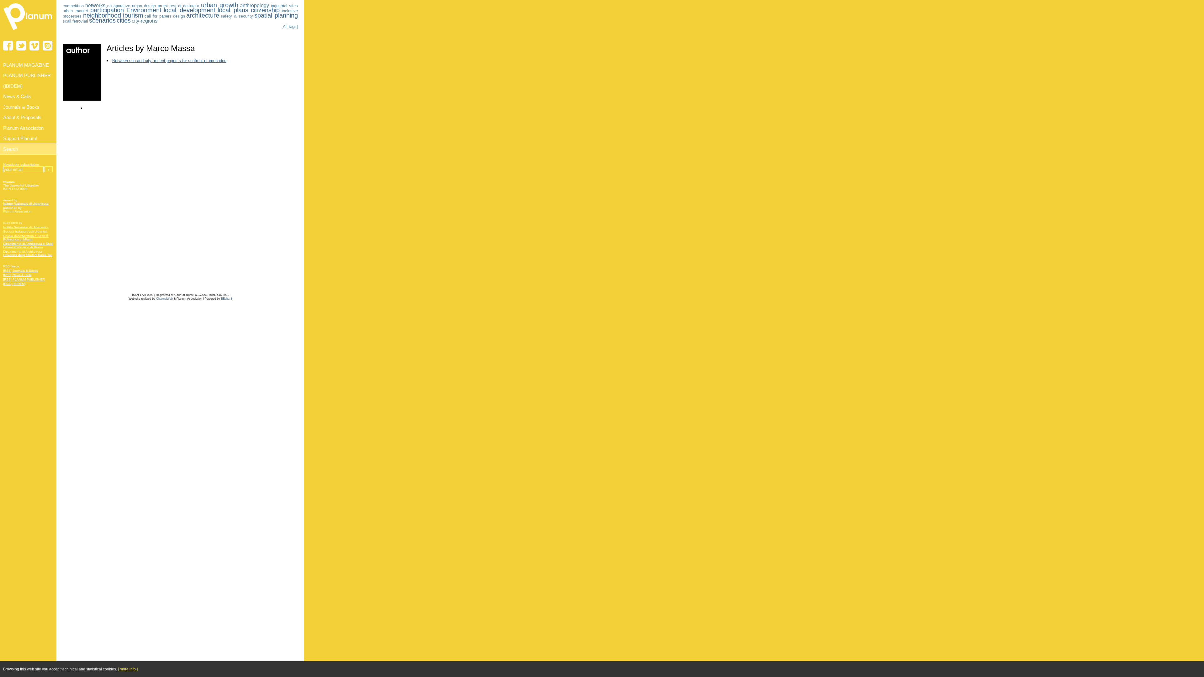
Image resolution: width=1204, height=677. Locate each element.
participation (107, 10)
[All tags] (290, 26)
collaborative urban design (131, 5)
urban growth (219, 5)
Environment (143, 10)
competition (73, 5)
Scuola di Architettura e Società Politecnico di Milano (26, 237)
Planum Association (17, 211)
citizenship (265, 10)
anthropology (254, 5)
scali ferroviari (75, 21)
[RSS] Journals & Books (20, 270)
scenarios (102, 20)
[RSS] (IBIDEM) (14, 284)
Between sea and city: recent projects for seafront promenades (169, 60)
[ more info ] (128, 669)
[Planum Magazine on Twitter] (21, 45)
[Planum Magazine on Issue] (47, 45)
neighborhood (102, 15)
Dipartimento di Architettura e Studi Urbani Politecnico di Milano (28, 245)
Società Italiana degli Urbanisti (25, 231)
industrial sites (284, 5)
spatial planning (276, 15)
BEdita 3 (226, 298)
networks (95, 5)
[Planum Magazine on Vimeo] (34, 45)
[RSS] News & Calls (17, 275)
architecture (202, 15)
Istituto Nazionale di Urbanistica (26, 203)
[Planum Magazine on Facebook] (8, 45)
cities (124, 20)
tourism (133, 15)
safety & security (237, 16)
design (179, 16)
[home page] (28, 31)
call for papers (158, 16)
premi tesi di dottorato (178, 5)
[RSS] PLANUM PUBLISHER (24, 279)
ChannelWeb (164, 298)
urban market (75, 10)
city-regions (144, 21)
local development (189, 10)
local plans (233, 10)
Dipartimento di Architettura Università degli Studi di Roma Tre (27, 253)
